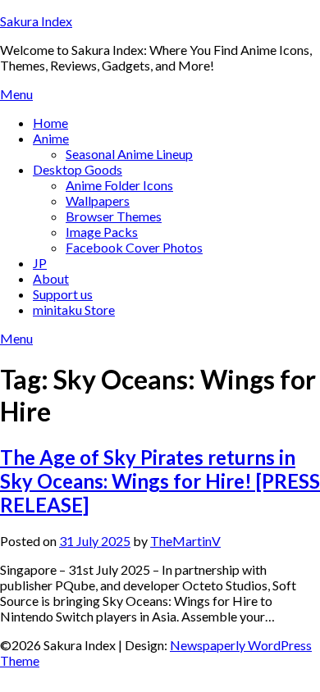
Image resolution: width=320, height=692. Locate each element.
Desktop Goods (77, 169)
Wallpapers (98, 200)
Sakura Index (36, 21)
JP (40, 263)
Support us (63, 294)
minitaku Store (74, 309)
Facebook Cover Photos (134, 247)
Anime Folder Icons (119, 185)
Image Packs (102, 231)
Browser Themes (114, 216)
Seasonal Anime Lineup (129, 154)
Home (50, 122)
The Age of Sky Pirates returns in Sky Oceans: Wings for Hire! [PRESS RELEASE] (160, 481)
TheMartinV (185, 541)
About (51, 278)
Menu (16, 94)
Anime (51, 138)
